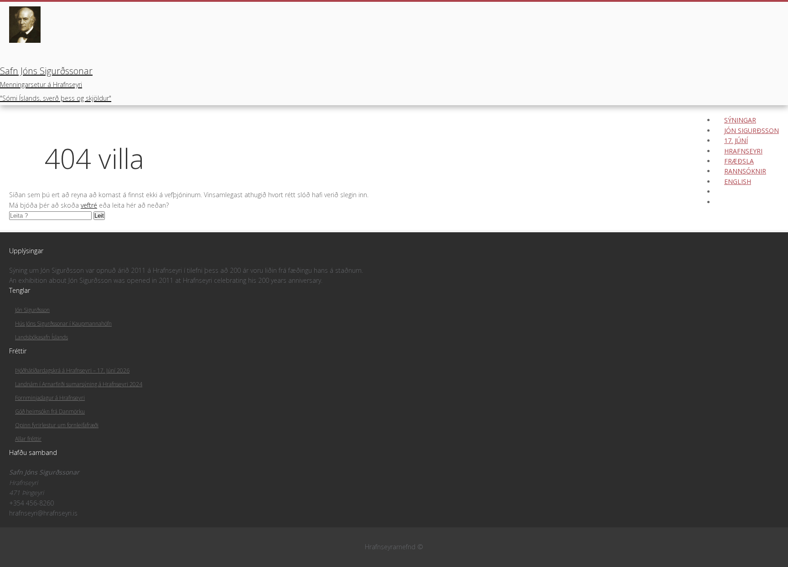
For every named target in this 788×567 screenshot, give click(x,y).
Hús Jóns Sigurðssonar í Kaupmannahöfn (63, 323)
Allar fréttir (28, 439)
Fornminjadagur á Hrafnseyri (50, 398)
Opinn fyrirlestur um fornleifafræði (56, 425)
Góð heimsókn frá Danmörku (50, 411)
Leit (99, 215)
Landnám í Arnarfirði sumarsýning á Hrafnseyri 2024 (78, 384)
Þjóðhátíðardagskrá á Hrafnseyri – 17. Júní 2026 (72, 370)
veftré (89, 205)
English (737, 181)
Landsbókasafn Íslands (41, 337)
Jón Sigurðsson (32, 310)
